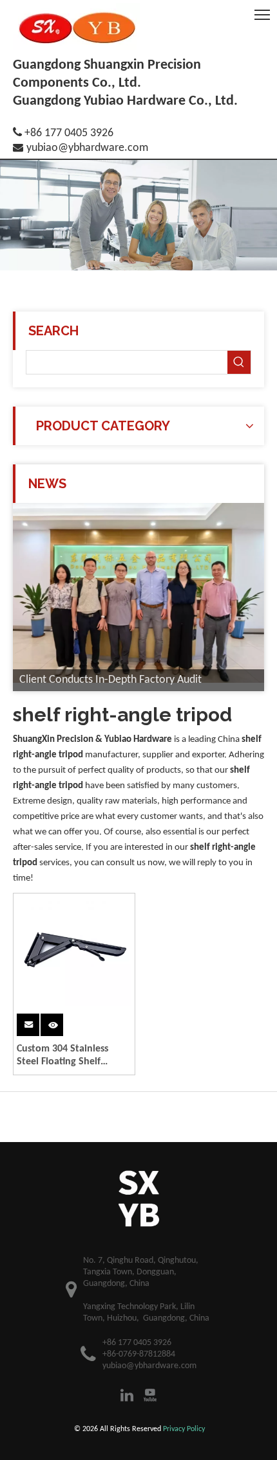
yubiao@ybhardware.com (87, 148)
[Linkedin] (127, 1395)
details (61, 1024)
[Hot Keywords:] (239, 362)
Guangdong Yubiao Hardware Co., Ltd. (125, 101)
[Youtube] (150, 1395)
